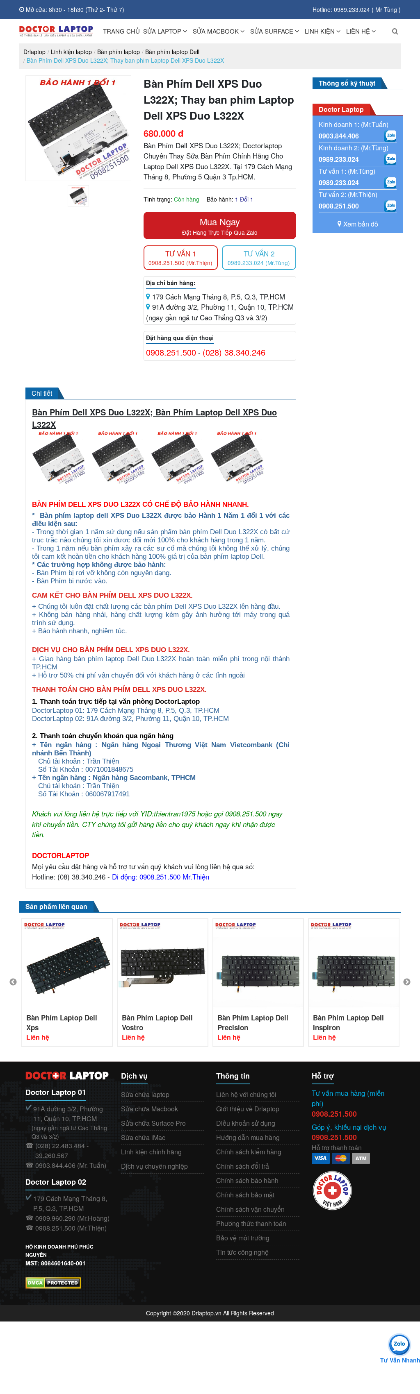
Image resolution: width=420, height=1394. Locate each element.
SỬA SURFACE (271, 31)
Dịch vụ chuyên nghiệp (154, 1166)
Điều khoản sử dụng (245, 1123)
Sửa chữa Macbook (149, 1108)
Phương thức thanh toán (251, 1223)
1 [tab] (84, 204)
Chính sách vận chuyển (250, 1209)
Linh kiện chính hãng (151, 1151)
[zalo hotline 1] (390, 136)
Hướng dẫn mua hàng (248, 1137)
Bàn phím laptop (118, 52)
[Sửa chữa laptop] (56, 31)
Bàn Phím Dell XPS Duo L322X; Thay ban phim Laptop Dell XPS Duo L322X (125, 60)
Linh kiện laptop (71, 52)
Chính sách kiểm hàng (248, 1151)
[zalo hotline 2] (390, 159)
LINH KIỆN (320, 31)
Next (407, 982)
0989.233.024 (339, 159)
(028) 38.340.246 (234, 352)
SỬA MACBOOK (216, 31)
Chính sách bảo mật (245, 1194)
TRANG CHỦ (121, 31)
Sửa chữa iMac (143, 1137)
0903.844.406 (339, 136)
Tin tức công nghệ (242, 1252)
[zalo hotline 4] (390, 206)
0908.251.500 (171, 352)
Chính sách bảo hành (247, 1180)
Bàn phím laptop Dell (172, 52)
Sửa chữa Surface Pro (153, 1123)
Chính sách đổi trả (242, 1166)
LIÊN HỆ (358, 31)
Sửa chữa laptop (145, 1094)
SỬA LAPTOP (162, 31)
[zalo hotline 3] (390, 182)
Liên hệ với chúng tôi (246, 1094)
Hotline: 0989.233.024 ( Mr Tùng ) (357, 9)
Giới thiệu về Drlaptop (247, 1108)
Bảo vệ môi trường (242, 1237)
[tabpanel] (78, 195)
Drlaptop (34, 52)
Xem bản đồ (360, 224)
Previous (13, 982)
